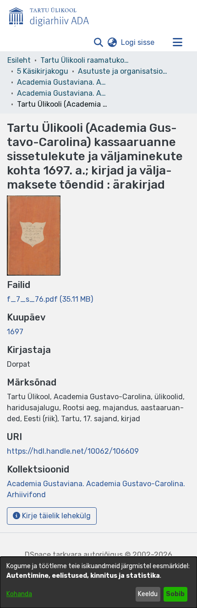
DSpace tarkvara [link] (53, 554)
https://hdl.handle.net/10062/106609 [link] (73, 451)
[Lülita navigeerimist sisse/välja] (177, 42)
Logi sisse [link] (138, 42)
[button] (98, 42)
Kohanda (19, 594)
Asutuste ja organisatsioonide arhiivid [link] (124, 71)
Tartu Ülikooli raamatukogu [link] (86, 60)
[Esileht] (52, 15)
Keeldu (148, 594)
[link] (50, 299)
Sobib (175, 594)
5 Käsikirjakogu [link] (42, 71)
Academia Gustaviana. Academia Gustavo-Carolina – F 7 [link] (63, 82)
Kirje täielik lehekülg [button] (55, 515)
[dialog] (98, 582)
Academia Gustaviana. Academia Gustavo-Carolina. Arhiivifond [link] (63, 93)
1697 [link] (15, 331)
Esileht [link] (19, 60)
